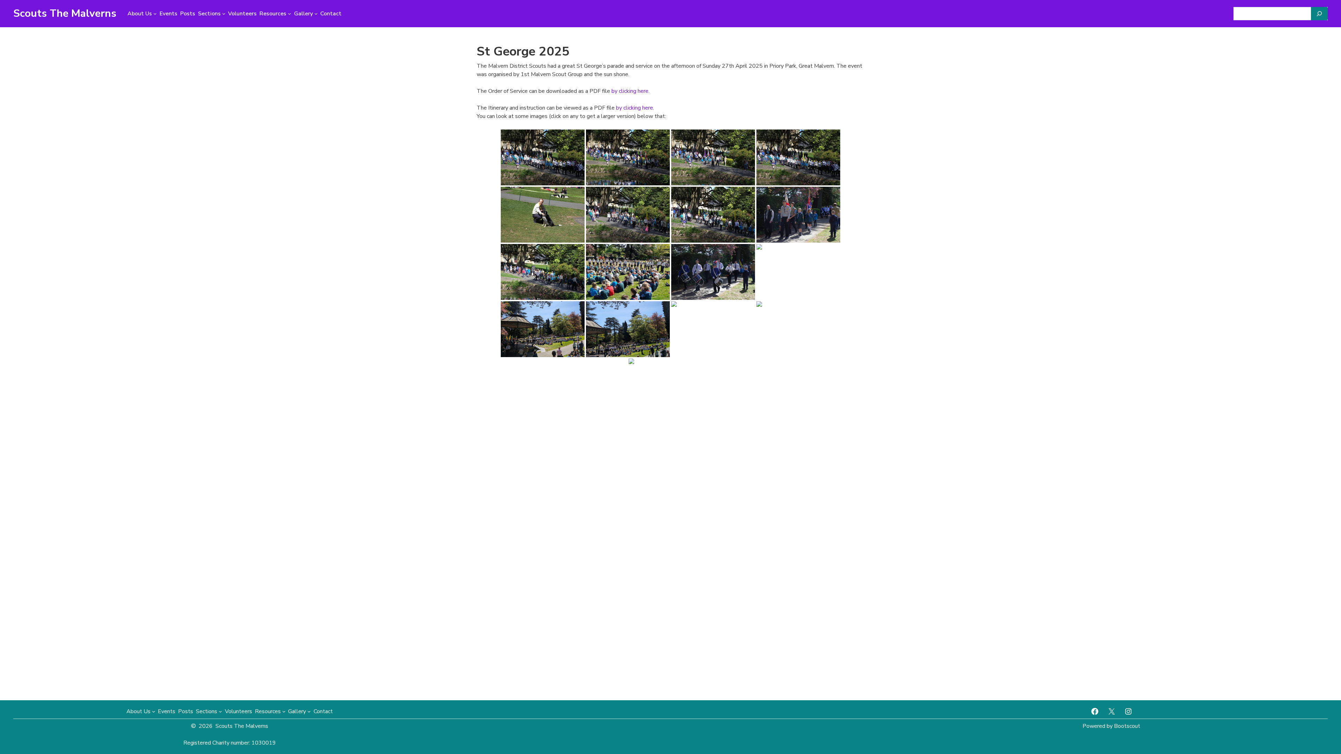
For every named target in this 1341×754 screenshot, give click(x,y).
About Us (139, 13)
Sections (209, 13)
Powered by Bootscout (1111, 726)
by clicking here (629, 91)
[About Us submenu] (155, 13)
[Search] (1319, 13)
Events (168, 13)
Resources (272, 13)
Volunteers (242, 13)
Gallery (303, 13)
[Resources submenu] (289, 13)
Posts (187, 13)
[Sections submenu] (224, 13)
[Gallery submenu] (316, 13)
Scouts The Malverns (64, 13)
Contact (331, 13)
